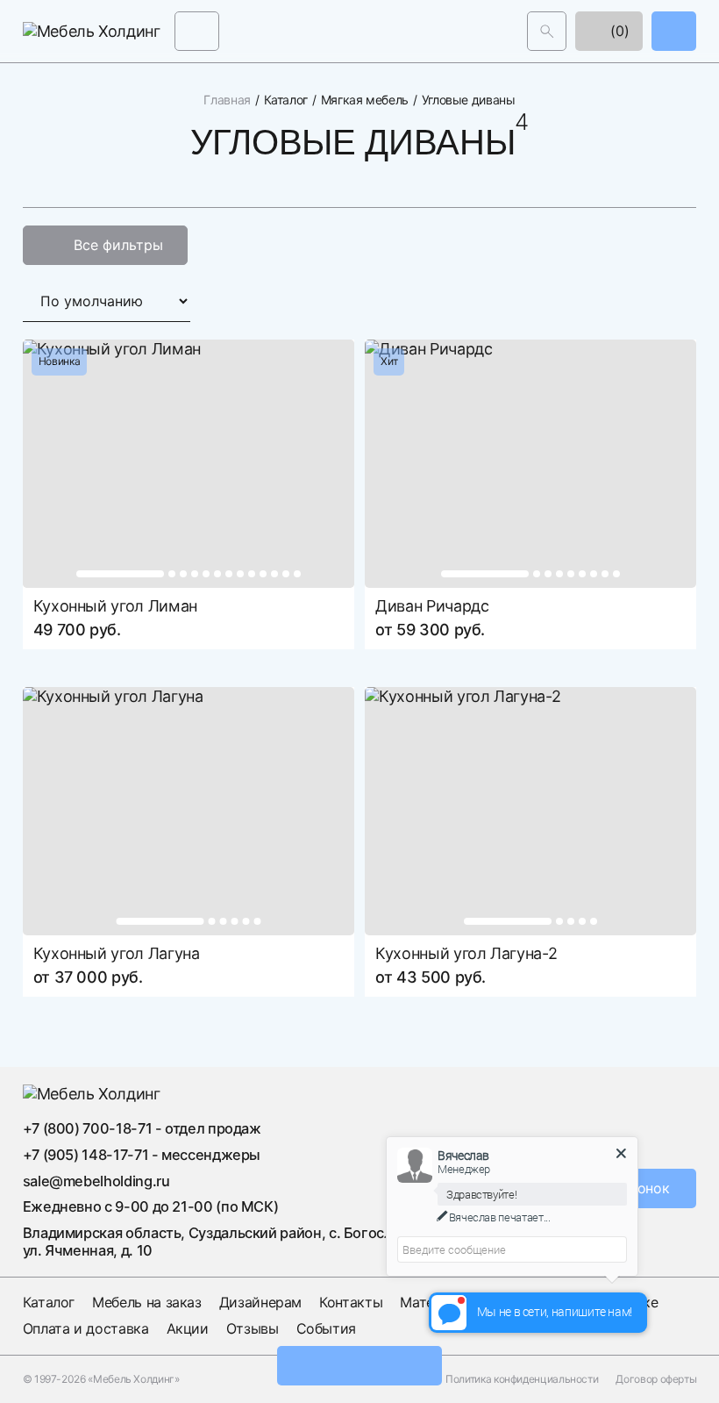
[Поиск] (546, 31)
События (326, 1327)
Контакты (350, 1302)
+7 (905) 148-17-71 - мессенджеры (141, 1154)
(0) (618, 30)
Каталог (286, 100)
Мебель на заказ (147, 1302)
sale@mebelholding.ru (96, 1180)
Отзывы (252, 1327)
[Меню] (196, 31)
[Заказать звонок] (673, 31)
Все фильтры (118, 245)
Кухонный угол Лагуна (116, 953)
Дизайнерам (260, 1302)
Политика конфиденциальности (521, 1378)
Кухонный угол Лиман (115, 606)
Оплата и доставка (86, 1327)
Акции (188, 1327)
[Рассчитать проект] (359, 1365)
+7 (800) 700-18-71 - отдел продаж (142, 1128)
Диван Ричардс (431, 606)
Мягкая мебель (365, 100)
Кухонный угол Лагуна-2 (466, 953)
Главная (226, 100)
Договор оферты (656, 1378)
